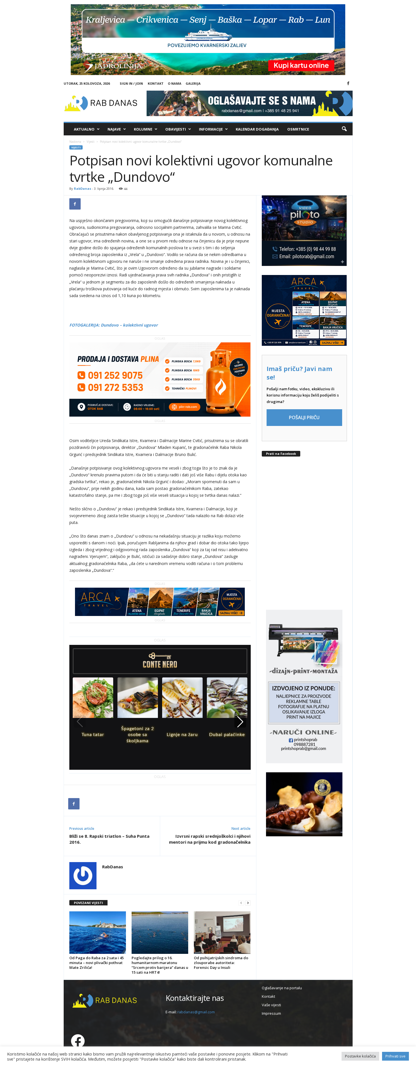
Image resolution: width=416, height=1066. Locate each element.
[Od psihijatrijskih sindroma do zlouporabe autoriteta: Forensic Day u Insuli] (222, 932)
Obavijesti (175, 129)
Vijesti (91, 142)
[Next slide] (240, 722)
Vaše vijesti (271, 1004)
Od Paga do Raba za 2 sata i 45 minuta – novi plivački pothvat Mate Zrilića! (96, 962)
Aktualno (84, 129)
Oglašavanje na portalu (282, 987)
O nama (174, 83)
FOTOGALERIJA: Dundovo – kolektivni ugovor (113, 325)
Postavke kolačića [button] (360, 1056)
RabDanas (82, 188)
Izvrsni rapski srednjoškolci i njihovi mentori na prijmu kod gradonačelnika (209, 839)
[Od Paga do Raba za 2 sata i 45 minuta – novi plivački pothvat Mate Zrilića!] (97, 932)
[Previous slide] (80, 722)
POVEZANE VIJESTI (88, 903)
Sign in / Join (131, 83)
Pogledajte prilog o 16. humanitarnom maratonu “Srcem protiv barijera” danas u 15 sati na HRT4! (160, 965)
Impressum (271, 1013)
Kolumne (143, 129)
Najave (114, 129)
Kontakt (156, 83)
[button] (344, 129)
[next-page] (248, 903)
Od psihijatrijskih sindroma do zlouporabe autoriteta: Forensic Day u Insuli (221, 962)
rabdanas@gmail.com (196, 1011)
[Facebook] (348, 83)
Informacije (211, 129)
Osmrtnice (298, 129)
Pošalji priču (304, 417)
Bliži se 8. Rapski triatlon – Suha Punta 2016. (109, 839)
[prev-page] (241, 903)
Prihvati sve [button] (395, 1056)
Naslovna (75, 142)
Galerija (193, 83)
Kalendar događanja (257, 129)
